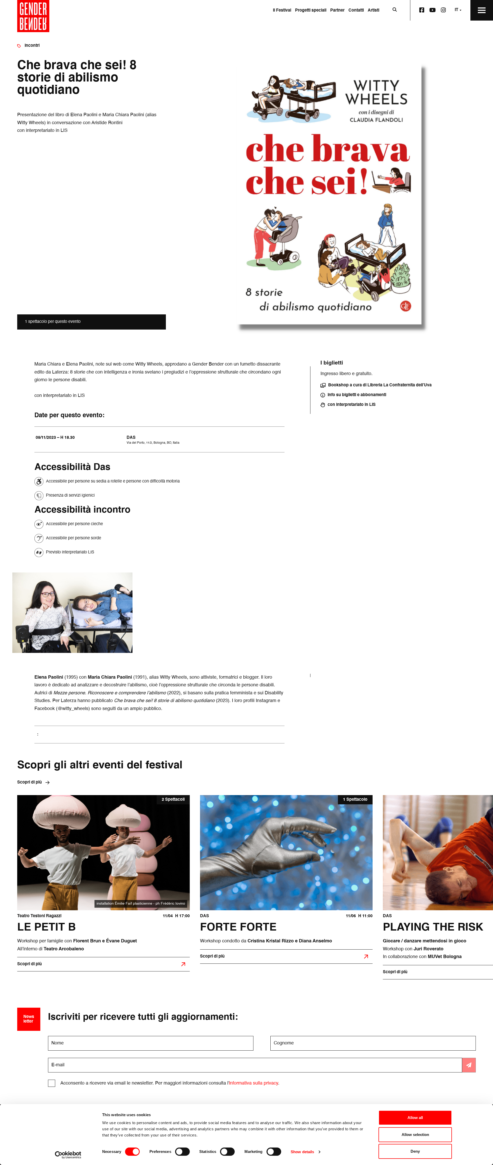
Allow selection (415, 1134)
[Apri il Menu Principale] (481, 10)
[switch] (182, 1152)
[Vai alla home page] (33, 16)
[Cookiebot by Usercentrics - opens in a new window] (68, 1155)
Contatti (356, 10)
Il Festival (282, 10)
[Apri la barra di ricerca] (394, 10)
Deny (415, 1151)
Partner (337, 10)
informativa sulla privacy (253, 1083)
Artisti (373, 10)
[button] (376, 385)
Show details (302, 1152)
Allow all (415, 1117)
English (451, 30)
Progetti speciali (310, 10)
